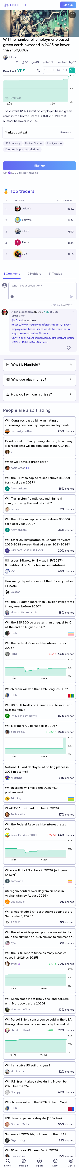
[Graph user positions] (38, 70)
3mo (22, 315)
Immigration (54, 143)
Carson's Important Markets (22, 149)
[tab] (12, 274)
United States (34, 143)
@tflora (16, 320)
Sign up (68, 5)
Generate (65, 132)
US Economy (13, 143)
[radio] (46, 70)
